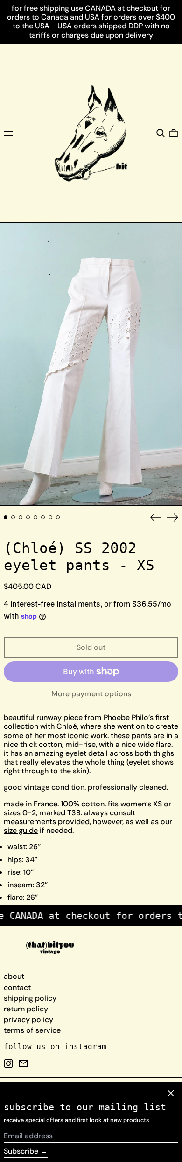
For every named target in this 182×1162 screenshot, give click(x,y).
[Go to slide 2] (13, 517)
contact (17, 987)
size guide (21, 830)
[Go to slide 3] (20, 517)
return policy (26, 1009)
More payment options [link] (91, 693)
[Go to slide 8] (58, 517)
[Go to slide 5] (35, 517)
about (14, 976)
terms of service (32, 1030)
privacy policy (28, 1019)
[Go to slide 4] (28, 517)
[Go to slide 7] (50, 517)
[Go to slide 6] (43, 517)
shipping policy (30, 998)
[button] (160, 133)
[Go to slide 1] (5, 517)
